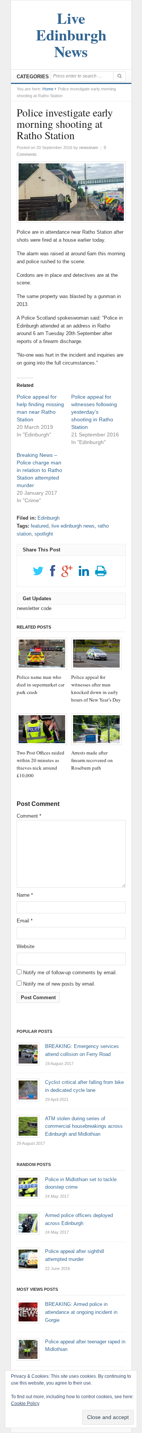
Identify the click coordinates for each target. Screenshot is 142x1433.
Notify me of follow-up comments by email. (70, 972)
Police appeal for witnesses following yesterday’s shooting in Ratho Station (94, 412)
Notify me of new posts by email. (59, 984)
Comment (29, 816)
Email (25, 921)
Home (47, 89)
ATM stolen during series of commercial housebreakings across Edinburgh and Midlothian (84, 1126)
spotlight (43, 534)
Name (25, 895)
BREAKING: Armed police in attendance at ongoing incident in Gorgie (81, 1312)
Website (25, 946)
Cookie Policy (25, 1403)
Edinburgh (48, 518)
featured (39, 526)
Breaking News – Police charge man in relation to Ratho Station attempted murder (39, 470)
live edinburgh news (73, 526)
